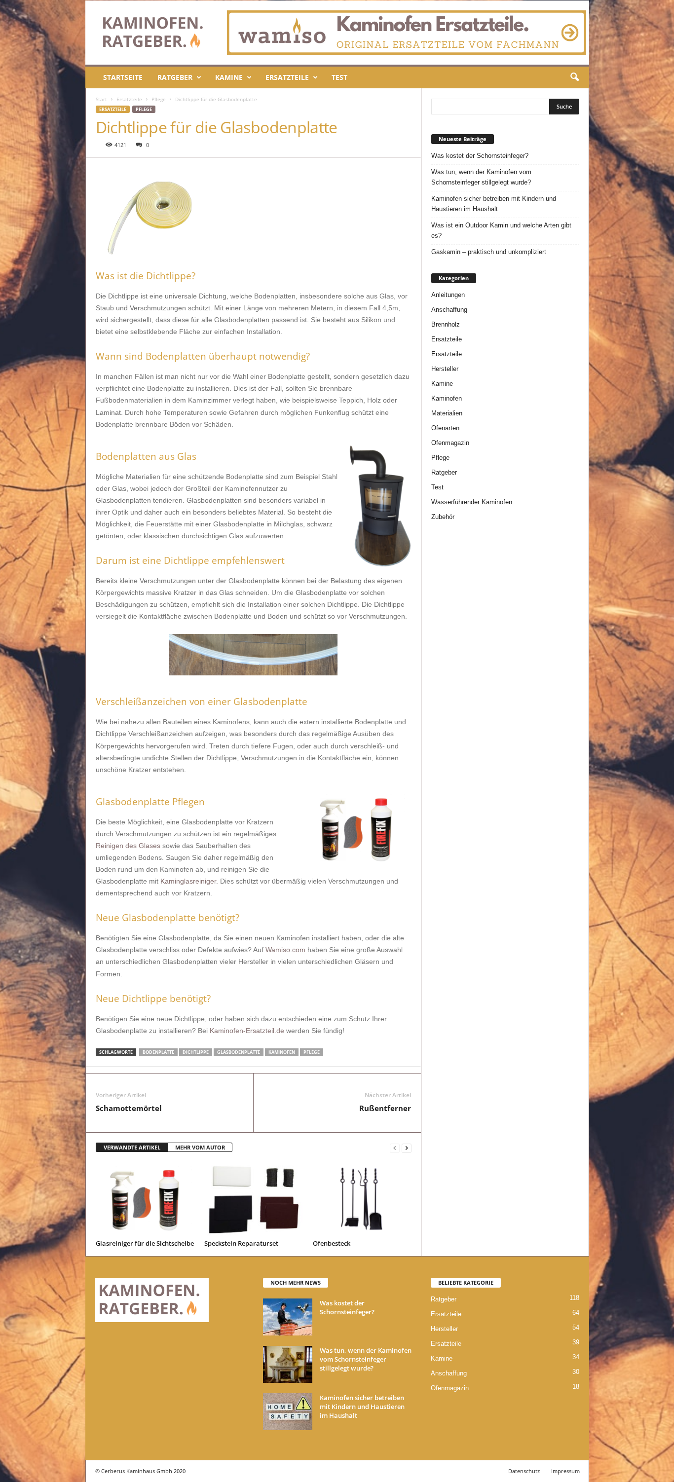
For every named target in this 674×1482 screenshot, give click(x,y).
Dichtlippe (196, 1052)
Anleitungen (448, 294)
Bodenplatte (158, 1052)
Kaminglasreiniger (188, 881)
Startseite (123, 77)
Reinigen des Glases (128, 846)
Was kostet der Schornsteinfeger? (479, 155)
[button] (574, 77)
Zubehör (442, 516)
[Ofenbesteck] (362, 1199)
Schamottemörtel (129, 1108)
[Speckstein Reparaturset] (253, 1199)
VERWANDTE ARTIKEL (132, 1147)
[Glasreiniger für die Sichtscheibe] (145, 1199)
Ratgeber (174, 77)
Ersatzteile (287, 77)
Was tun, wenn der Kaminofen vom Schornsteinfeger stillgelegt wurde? (481, 177)
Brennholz (445, 324)
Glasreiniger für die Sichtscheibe (145, 1243)
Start (101, 99)
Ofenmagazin (450, 442)
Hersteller (444, 368)
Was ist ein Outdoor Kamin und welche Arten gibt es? (501, 230)
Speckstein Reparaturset (241, 1243)
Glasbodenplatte (238, 1052)
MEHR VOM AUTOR (200, 1147)
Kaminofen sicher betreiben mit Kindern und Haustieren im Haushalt (493, 204)
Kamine (229, 77)
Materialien (446, 413)
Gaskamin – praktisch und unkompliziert (488, 252)
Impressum (565, 1471)
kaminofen (281, 1052)
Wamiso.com (285, 950)
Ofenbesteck (331, 1243)
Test (339, 77)
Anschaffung (449, 309)
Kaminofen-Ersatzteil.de (247, 1031)
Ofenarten (445, 428)
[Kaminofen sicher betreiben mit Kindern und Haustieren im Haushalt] (287, 1411)
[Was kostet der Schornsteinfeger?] (287, 1316)
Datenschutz (524, 1471)
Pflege (158, 99)
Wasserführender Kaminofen (471, 502)
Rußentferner (385, 1108)
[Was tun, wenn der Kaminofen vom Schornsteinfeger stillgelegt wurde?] (287, 1364)
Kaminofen (446, 398)
